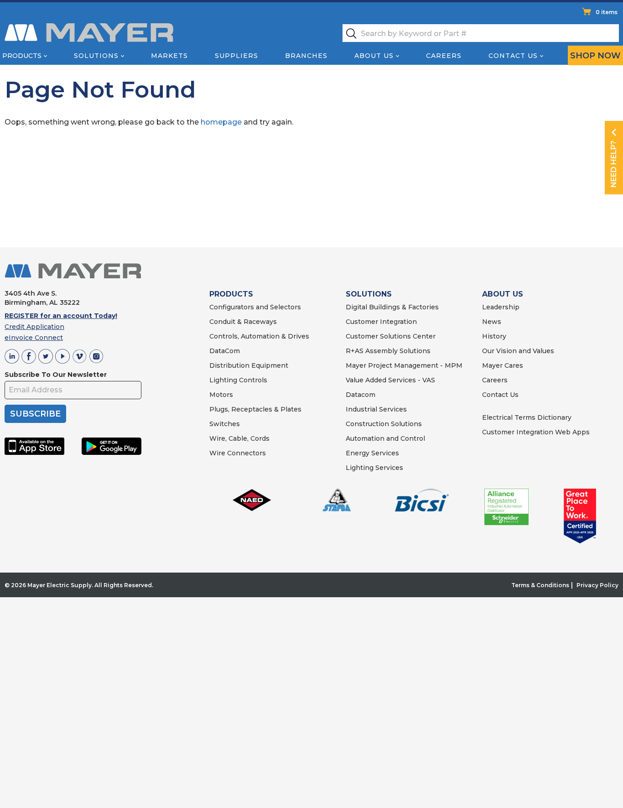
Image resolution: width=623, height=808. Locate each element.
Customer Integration (381, 322)
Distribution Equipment (248, 365)
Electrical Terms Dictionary (526, 417)
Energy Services (372, 453)
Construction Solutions (384, 424)
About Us (374, 56)
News (491, 322)
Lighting (223, 380)
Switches (224, 424)
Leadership (500, 307)
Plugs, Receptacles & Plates (255, 409)
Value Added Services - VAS (390, 380)
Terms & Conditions (540, 585)
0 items (607, 12)
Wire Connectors (237, 453)
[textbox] (481, 33)
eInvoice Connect (34, 338)
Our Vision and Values (518, 351)
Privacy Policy (597, 585)
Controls (252, 380)
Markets (169, 56)
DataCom (224, 351)
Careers (444, 56)
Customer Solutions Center (391, 336)
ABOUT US (502, 294)
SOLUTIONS (369, 294)
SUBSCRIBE (35, 414)
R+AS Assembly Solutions (388, 351)
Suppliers (236, 56)
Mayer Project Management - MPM (404, 365)
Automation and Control (385, 438)
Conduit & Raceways (243, 322)
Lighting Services (374, 468)
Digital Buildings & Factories (392, 307)
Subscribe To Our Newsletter (56, 374)
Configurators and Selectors (255, 307)
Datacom (360, 395)
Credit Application (34, 327)
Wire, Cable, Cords (239, 438)
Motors (221, 395)
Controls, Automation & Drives (259, 336)
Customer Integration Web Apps (536, 432)
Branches (306, 56)
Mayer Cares (502, 365)
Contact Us (513, 56)
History (494, 336)
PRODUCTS (231, 294)
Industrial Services (376, 409)
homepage (221, 122)
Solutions (96, 56)
